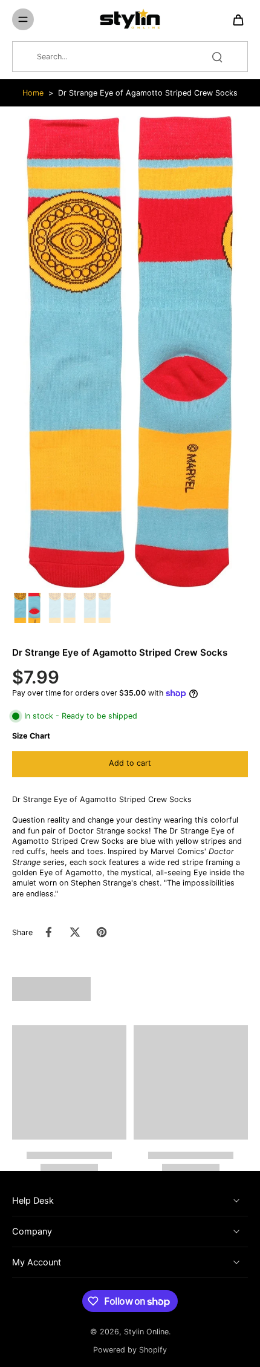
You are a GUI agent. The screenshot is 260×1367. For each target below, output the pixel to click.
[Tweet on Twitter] (75, 932)
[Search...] (217, 56)
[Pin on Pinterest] (101, 932)
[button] (130, 764)
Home (33, 92)
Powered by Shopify (130, 1349)
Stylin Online (146, 1331)
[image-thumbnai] (27, 608)
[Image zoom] (130, 352)
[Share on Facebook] (48, 932)
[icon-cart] (234, 19)
